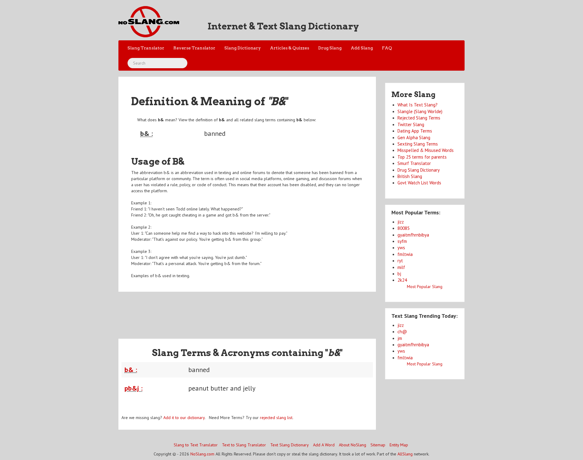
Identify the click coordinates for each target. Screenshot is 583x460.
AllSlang (405, 454)
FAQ (387, 47)
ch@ (402, 331)
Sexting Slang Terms (417, 144)
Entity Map (399, 445)
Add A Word (324, 445)
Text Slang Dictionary (289, 445)
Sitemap (377, 445)
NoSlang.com (202, 454)
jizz (400, 222)
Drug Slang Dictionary (418, 170)
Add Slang (362, 47)
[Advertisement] (247, 311)
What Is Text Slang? (417, 105)
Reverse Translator (194, 47)
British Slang (409, 176)
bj (399, 274)
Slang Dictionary (242, 47)
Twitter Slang (410, 124)
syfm (402, 241)
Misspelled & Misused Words (425, 150)
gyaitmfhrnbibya (413, 235)
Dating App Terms (414, 131)
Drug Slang (330, 47)
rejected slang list (276, 417)
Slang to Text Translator (196, 445)
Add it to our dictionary (184, 417)
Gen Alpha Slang (413, 137)
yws (401, 247)
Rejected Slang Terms (418, 118)
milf (401, 267)
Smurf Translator (414, 163)
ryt (400, 261)
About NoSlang (352, 445)
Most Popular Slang (424, 286)
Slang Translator (146, 47)
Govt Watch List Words (419, 183)
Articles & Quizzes (289, 47)
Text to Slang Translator (244, 445)
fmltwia (405, 254)
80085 (403, 228)
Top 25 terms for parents (422, 157)
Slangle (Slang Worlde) (419, 111)
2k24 (402, 280)
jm (399, 338)
